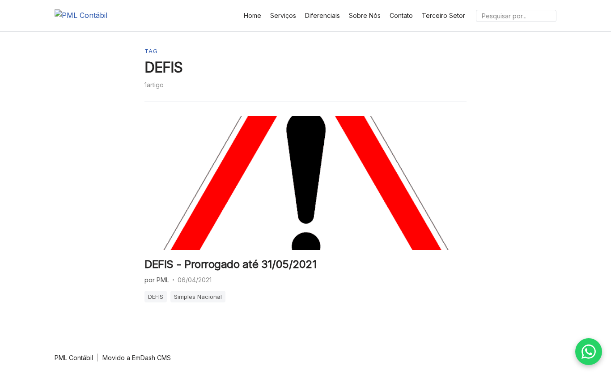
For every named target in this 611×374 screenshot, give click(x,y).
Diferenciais (322, 15)
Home (252, 15)
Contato (401, 15)
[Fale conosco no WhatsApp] (588, 351)
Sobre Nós (365, 15)
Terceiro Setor (443, 15)
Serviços (283, 15)
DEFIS (155, 296)
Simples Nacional (198, 296)
